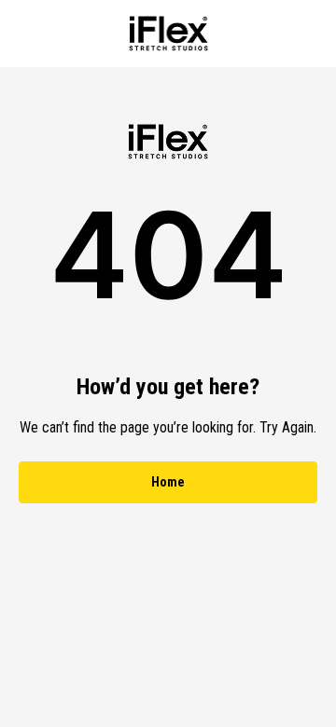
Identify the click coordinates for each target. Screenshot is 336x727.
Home (168, 481)
